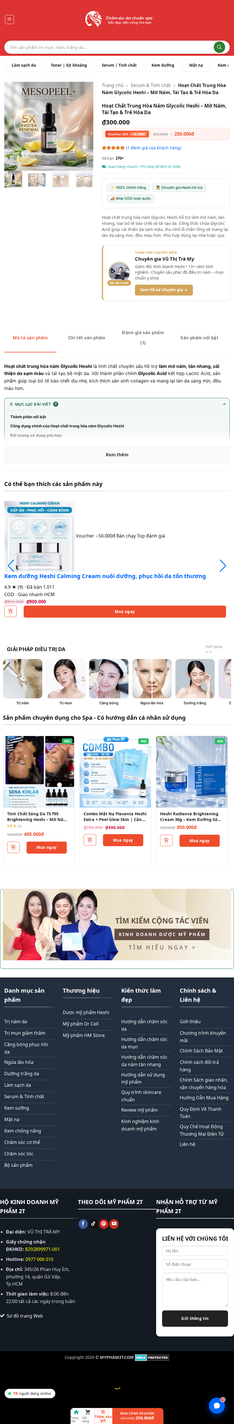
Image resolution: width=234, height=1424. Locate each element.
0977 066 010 (39, 1259)
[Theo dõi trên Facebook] (83, 1224)
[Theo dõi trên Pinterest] (103, 1224)
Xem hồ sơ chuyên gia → (164, 289)
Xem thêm (117, 454)
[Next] (84, 126)
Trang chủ (113, 85)
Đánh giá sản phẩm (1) (143, 338)
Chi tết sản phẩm (86, 337)
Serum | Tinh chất (119, 65)
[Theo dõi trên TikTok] (93, 1224)
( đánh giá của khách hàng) (153, 147)
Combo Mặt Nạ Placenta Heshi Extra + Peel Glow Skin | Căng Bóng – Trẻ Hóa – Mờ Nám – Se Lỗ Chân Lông (115, 822)
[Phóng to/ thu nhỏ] (5, 1371)
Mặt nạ (196, 65)
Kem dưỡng (163, 65)
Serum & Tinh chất (151, 85)
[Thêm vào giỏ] (13, 847)
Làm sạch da (24, 65)
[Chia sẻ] (39, 1371)
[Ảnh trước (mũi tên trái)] (5, 1395)
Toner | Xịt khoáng (69, 65)
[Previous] (13, 126)
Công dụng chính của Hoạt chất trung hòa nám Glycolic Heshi (67, 426)
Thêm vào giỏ (103, 1419)
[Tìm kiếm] (219, 47)
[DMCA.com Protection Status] (152, 1357)
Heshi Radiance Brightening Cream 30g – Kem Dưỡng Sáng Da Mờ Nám (191, 819)
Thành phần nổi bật (28, 416)
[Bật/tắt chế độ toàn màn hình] (22, 1371)
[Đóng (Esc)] (55, 1371)
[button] (9, 19)
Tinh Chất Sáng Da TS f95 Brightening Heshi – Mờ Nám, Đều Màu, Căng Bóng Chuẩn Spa (37, 822)
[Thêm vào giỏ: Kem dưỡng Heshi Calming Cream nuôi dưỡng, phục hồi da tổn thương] (10, 611)
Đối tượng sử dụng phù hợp (36, 435)
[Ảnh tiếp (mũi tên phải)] (22, 1395)
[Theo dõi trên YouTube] (114, 1224)
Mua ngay (125, 611)
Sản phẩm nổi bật (199, 337)
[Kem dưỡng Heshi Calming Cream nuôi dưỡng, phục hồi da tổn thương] (40, 536)
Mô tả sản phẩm (30, 337)
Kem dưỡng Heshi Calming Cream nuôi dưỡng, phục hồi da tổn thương (105, 576)
